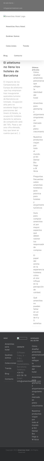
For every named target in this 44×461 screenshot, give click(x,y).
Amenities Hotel (24, 450)
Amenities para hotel (8, 347)
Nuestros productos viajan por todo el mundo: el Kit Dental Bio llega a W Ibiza (38, 154)
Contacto (8, 379)
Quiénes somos (8, 356)
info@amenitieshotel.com (13, 8)
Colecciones (8, 363)
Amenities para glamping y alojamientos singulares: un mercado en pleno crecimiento (35, 391)
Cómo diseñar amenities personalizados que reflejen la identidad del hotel (35, 359)
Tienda (8, 368)
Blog (7, 374)
